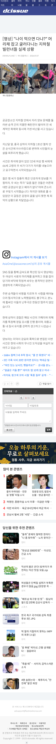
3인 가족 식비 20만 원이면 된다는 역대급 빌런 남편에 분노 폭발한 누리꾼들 (28, 360)
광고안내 (32, 723)
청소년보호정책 (38, 726)
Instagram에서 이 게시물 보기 (28, 257)
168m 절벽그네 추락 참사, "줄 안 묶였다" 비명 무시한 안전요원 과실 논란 (28, 355)
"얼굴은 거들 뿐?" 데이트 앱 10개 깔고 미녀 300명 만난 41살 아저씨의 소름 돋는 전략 (26, 370)
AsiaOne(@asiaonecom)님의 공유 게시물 (26, 264)
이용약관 (42, 723)
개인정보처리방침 (22, 726)
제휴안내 (23, 723)
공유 (17, 384)
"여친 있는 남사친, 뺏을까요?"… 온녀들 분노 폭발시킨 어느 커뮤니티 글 (29, 365)
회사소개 (13, 723)
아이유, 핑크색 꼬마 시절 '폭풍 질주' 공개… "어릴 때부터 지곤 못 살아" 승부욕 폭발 (28, 375)
